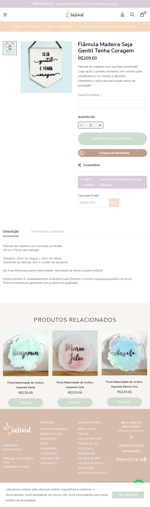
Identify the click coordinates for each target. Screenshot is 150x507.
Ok (114, 202)
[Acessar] (122, 15)
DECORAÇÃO (48, 439)
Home (17, 26)
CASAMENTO (48, 448)
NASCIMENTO (48, 463)
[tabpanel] (75, 264)
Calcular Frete (88, 195)
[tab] (11, 231)
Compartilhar (91, 165)
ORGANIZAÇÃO (50, 458)
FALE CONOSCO (12, 449)
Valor (49, 26)
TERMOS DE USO (88, 444)
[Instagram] (131, 437)
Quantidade (86, 117)
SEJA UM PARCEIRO (90, 439)
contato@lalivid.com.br (16, 466)
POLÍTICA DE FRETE (89, 458)
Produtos (33, 26)
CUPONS (83, 434)
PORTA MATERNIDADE (54, 429)
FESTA (44, 444)
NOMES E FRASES (51, 434)
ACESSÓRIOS (48, 453)
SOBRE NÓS (10, 445)
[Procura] (132, 15)
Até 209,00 (67, 26)
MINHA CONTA (87, 429)
